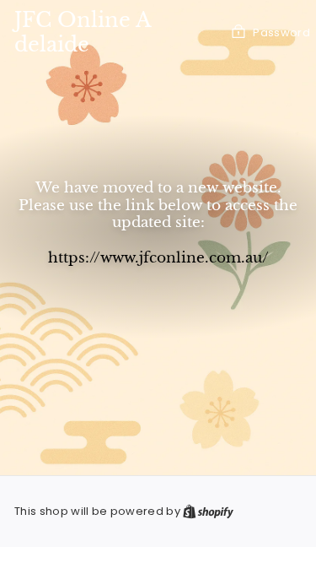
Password (281, 32)
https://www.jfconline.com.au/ (158, 257)
